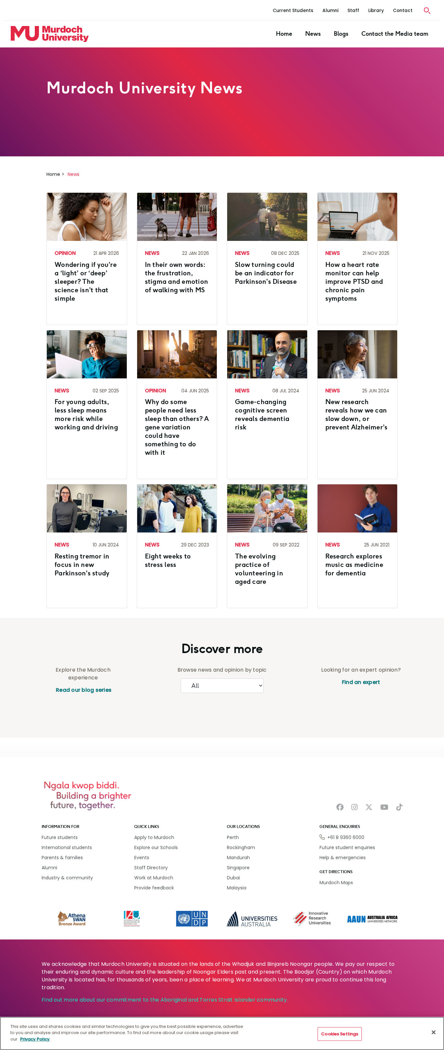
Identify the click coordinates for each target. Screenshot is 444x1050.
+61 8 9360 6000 (345, 837)
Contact (402, 10)
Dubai (233, 877)
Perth (233, 837)
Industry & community (67, 877)
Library (376, 10)
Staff (353, 10)
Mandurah (238, 857)
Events (141, 857)
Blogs (341, 33)
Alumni (330, 10)
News (313, 33)
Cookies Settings (339, 1034)
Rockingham (241, 847)
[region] (222, 1033)
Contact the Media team (394, 33)
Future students (60, 837)
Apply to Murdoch (154, 837)
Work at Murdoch (153, 877)
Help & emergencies (343, 857)
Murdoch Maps (336, 882)
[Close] (433, 1032)
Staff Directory (151, 867)
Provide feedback (154, 888)
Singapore (238, 867)
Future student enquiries (347, 847)
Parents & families (62, 857)
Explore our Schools (156, 847)
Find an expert (361, 682)
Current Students (293, 10)
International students (67, 847)
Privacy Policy (35, 1039)
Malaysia (236, 888)
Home (284, 33)
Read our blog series (83, 690)
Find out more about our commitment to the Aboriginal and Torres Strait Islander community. (165, 1000)
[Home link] (50, 34)
